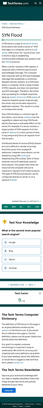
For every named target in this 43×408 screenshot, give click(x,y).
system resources (18, 97)
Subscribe (9, 390)
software (28, 117)
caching (24, 155)
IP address (12, 132)
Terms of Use (29, 404)
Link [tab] (37, 207)
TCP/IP (8, 62)
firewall (13, 180)
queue (35, 97)
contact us (18, 362)
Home (4, 23)
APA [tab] (6, 207)
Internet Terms (16, 23)
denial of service (30, 43)
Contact (27, 406)
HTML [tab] (29, 207)
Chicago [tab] (22, 207)
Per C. (39, 201)
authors (5, 330)
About (21, 406)
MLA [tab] (14, 207)
